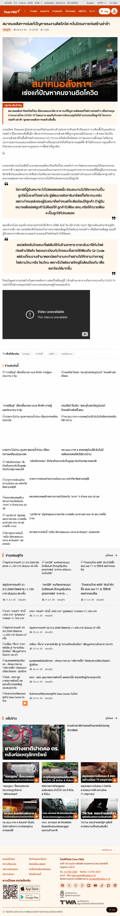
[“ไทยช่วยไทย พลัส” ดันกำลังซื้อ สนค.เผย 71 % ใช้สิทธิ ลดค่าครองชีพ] (99, 571)
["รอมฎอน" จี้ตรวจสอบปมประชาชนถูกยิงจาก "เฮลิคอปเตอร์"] (20, 772)
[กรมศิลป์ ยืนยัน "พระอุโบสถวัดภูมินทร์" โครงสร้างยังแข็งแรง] (89, 386)
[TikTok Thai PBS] (101, 885)
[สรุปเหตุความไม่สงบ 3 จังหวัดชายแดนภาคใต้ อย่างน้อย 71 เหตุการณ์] (99, 772)
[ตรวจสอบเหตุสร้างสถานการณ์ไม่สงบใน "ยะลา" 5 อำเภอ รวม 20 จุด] (15, 503)
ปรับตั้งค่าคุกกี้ (35, 874)
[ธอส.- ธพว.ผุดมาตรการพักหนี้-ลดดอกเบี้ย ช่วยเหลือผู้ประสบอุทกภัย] (15, 682)
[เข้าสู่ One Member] (114, 11)
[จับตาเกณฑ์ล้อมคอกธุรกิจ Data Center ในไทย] (15, 699)
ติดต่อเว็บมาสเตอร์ (37, 864)
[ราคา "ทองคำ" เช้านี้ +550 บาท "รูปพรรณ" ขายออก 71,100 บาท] (15, 616)
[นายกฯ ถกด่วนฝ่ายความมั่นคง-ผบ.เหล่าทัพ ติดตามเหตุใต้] (15, 485)
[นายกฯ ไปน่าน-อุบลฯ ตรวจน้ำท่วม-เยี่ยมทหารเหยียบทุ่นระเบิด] (30, 430)
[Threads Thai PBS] (82, 885)
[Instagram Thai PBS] (75, 885)
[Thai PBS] (12, 11)
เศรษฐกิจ (6, 29)
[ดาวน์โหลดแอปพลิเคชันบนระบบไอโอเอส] (29, 888)
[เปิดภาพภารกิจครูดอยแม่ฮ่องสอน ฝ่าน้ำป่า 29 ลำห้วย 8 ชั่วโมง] (60, 772)
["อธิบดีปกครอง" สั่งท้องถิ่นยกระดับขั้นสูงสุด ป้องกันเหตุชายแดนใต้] (15, 467)
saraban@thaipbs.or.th (99, 878)
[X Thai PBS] (69, 885)
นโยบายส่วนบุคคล (10, 869)
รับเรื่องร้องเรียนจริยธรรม (40, 869)
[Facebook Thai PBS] (62, 885)
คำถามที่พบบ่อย (9, 864)
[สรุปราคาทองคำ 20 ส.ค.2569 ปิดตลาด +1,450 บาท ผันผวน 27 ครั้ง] (15, 633)
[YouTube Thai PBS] (95, 885)
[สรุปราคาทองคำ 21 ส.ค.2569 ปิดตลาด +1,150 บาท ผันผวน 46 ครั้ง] (20, 571)
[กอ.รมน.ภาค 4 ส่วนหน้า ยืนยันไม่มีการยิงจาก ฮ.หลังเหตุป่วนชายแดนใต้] (20, 809)
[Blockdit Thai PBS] (108, 885)
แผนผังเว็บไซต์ (8, 859)
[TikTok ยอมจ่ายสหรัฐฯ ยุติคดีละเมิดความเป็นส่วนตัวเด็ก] (99, 809)
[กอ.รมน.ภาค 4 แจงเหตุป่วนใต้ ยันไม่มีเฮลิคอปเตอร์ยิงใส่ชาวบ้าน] (89, 430)
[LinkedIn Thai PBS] (115, 885)
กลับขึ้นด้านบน (107, 850)
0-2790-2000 (70, 871)
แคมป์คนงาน (66, 354)
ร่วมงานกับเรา (8, 874)
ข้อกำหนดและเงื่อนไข (37, 859)
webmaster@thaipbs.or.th (84, 875)
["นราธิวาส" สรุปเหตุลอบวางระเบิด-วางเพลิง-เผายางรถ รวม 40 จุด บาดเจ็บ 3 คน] (15, 520)
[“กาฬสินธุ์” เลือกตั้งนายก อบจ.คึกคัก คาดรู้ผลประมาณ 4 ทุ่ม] (30, 386)
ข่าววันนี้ (39, 354)
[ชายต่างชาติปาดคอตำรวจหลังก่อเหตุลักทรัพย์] (33, 742)
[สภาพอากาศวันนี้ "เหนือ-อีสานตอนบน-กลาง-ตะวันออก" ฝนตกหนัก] (15, 538)
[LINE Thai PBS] (88, 885)
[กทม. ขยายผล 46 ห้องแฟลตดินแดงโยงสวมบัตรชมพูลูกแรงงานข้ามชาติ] (60, 809)
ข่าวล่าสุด (26, 354)
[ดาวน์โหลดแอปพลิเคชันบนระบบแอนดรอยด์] (29, 897)
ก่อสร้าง (52, 354)
